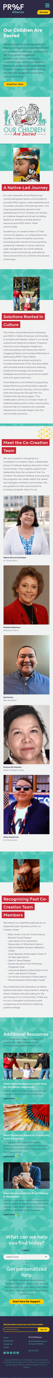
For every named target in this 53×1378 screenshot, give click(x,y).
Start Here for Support (26, 1301)
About (5, 1338)
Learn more (9, 1098)
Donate (44, 12)
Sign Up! (43, 1329)
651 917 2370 (33, 1351)
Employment (8, 1341)
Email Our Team (15, 84)
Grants (6, 1347)
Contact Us (7, 1344)
